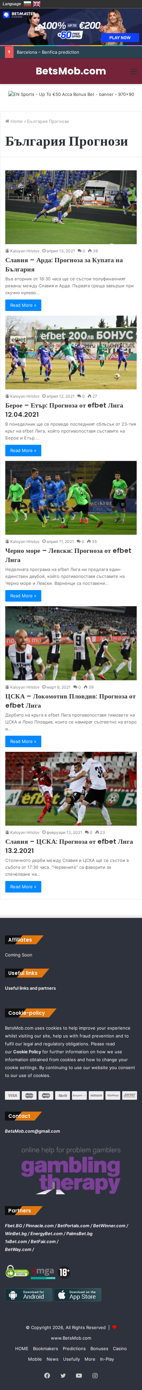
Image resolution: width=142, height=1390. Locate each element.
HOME (21, 1348)
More (90, 1359)
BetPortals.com (73, 1225)
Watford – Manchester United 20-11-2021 (59, 52)
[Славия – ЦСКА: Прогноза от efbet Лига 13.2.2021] (71, 789)
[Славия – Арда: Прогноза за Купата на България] (71, 207)
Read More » (23, 305)
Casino (120, 1348)
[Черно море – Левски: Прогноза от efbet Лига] (71, 498)
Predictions (74, 1348)
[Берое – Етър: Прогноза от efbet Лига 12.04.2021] (71, 352)
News (52, 1359)
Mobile (35, 1359)
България (27, 4)
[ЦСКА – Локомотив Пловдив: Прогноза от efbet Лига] (71, 643)
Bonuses (99, 1348)
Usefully (71, 1359)
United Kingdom (37, 4)
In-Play (107, 1359)
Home (16, 121)
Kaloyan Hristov (25, 250)
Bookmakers (45, 1348)
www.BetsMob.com (71, 1338)
